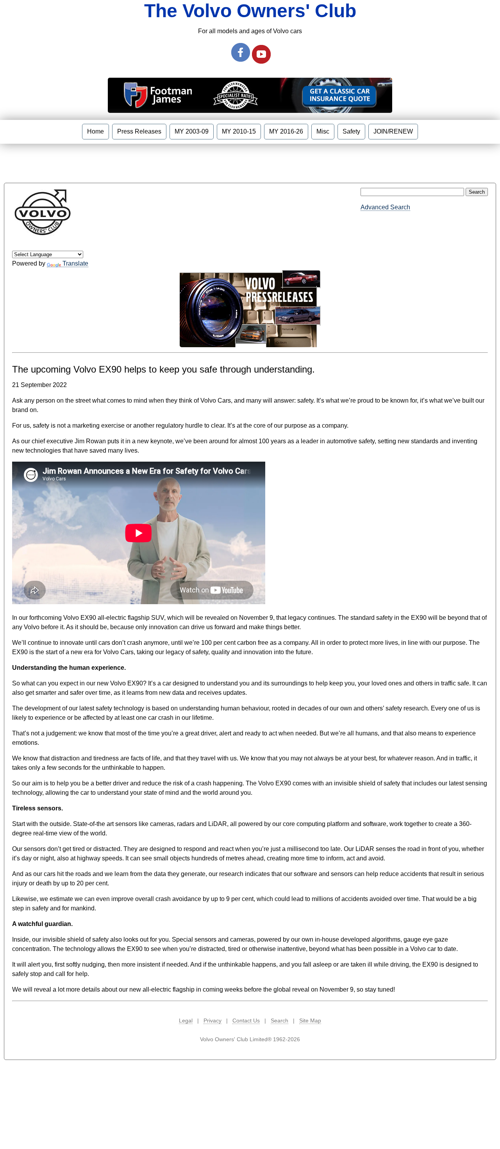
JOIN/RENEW (393, 131)
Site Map (310, 1020)
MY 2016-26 (286, 131)
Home (95, 131)
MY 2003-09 (192, 131)
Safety (351, 131)
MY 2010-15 (239, 131)
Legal (186, 1020)
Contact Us (246, 1020)
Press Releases (139, 131)
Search (279, 1020)
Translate (75, 263)
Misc (322, 131)
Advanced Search (385, 207)
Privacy (212, 1020)
